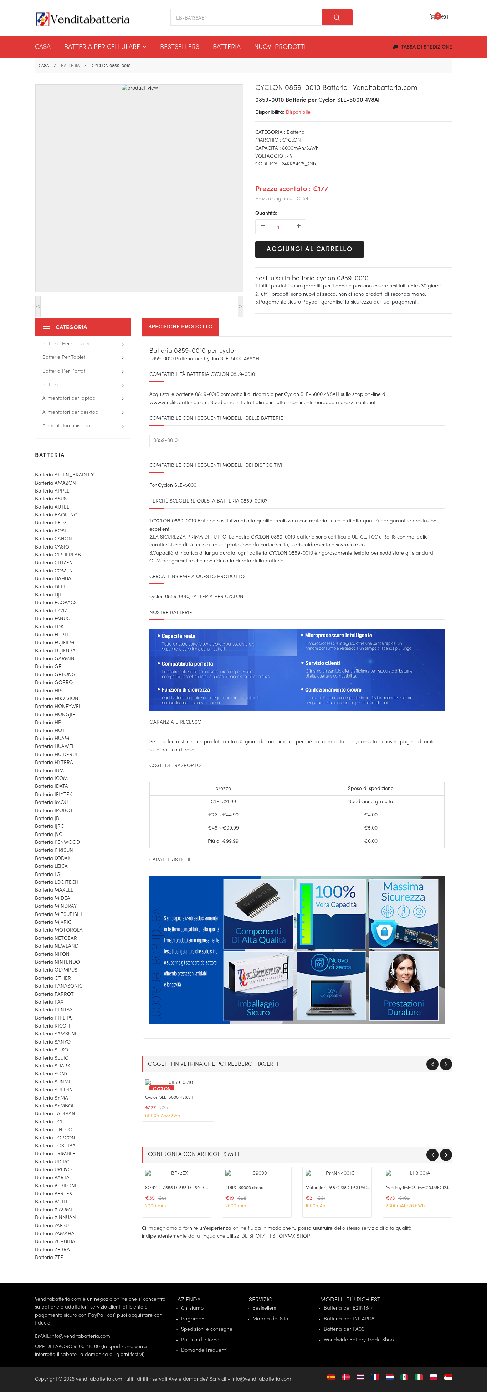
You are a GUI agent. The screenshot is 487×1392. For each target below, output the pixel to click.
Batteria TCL (49, 1122)
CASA (43, 47)
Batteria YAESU (52, 1226)
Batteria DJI (48, 595)
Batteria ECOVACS (56, 603)
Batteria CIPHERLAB (58, 555)
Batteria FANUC (52, 619)
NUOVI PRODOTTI (280, 47)
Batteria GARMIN (55, 659)
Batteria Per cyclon (217, 597)
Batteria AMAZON (55, 483)
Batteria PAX (49, 1002)
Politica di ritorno (200, 1340)
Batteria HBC (50, 691)
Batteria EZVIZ (51, 611)
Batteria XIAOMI (53, 1210)
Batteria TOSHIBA (55, 1146)
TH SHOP (275, 1236)
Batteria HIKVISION (56, 699)
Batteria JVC (48, 834)
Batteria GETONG (55, 675)
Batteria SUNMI (52, 1082)
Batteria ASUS (51, 499)
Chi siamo (192, 1308)
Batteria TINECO (53, 1130)
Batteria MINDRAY (56, 906)
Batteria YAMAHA (55, 1234)
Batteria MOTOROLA (59, 930)
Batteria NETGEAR (56, 938)
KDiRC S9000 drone (244, 1188)
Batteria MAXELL (54, 890)
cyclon (291, 140)
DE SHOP (251, 1236)
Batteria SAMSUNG (57, 1034)
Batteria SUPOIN (54, 1090)
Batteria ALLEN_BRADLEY (64, 475)
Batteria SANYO (53, 1042)
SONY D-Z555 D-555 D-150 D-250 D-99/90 (188, 1188)
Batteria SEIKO (51, 1050)
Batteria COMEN (54, 571)
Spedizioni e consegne (206, 1329)
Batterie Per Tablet (63, 357)
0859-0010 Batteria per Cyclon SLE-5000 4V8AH (318, 100)
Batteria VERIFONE (56, 1186)
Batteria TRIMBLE (55, 1154)
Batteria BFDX (51, 523)
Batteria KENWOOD (57, 842)
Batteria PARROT (54, 994)
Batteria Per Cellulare (102, 47)
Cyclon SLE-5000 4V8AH (169, 1098)
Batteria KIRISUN (54, 850)
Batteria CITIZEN (54, 563)
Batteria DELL (50, 587)
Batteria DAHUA (53, 579)
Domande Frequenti (204, 1350)
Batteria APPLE (52, 491)
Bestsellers (264, 1308)
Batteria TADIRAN (55, 1114)
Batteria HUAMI (53, 738)
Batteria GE (48, 666)
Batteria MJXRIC (53, 922)
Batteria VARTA (52, 1178)
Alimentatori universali (67, 426)
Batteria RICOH (52, 1026)
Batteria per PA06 (344, 1329)
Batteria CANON (53, 539)
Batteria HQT (50, 731)
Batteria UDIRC (52, 1162)
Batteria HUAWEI (54, 746)
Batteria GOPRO (54, 682)
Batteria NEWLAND (56, 946)
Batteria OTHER (53, 978)
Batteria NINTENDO (57, 962)
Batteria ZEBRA (52, 1250)
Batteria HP (48, 722)
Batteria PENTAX (54, 1010)
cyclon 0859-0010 (169, 597)
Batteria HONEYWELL (59, 706)
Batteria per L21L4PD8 (349, 1319)
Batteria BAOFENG (56, 515)
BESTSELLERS (179, 47)
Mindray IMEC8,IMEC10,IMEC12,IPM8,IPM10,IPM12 (434, 1188)
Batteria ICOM (51, 778)
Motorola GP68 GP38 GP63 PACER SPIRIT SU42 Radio (357, 1188)
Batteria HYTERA (54, 762)
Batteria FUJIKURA (55, 651)
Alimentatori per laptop (69, 398)
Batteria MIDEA (52, 898)
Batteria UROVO (53, 1170)
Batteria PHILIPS (54, 1018)
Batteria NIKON (52, 954)
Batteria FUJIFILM (54, 643)
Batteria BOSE (51, 531)
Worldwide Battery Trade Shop (359, 1340)
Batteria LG (48, 874)
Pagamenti (194, 1319)
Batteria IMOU (51, 802)
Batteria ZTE (49, 1257)
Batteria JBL (48, 818)
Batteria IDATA (51, 786)
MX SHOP (299, 1236)
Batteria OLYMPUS (56, 970)
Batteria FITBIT (52, 635)
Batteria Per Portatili (65, 371)
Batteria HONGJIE (55, 715)
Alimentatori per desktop (70, 412)
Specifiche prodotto (180, 327)
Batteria (227, 47)
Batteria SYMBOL (55, 1106)
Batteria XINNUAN (55, 1217)
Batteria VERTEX (53, 1194)
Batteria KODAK (53, 858)
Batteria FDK (49, 627)
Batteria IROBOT (54, 811)
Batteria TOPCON (55, 1138)
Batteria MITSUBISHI (58, 914)
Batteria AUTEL (52, 507)
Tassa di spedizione (426, 47)
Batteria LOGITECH (56, 882)
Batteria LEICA (51, 866)
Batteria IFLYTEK (53, 794)
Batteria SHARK (52, 1066)
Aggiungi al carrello (310, 249)
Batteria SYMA (51, 1098)
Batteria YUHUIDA (55, 1242)
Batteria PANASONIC (58, 986)
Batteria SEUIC (51, 1058)
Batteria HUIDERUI (56, 755)
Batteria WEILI (51, 1202)
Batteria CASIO (52, 547)
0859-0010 (165, 440)
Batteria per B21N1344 (349, 1308)
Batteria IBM (49, 771)
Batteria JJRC (49, 826)
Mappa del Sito (270, 1319)
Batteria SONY (51, 1074)
